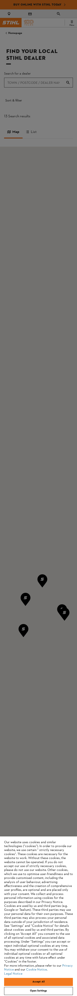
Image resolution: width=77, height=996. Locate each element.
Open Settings (38, 991)
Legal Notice (13, 974)
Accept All (38, 982)
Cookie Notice (36, 969)
